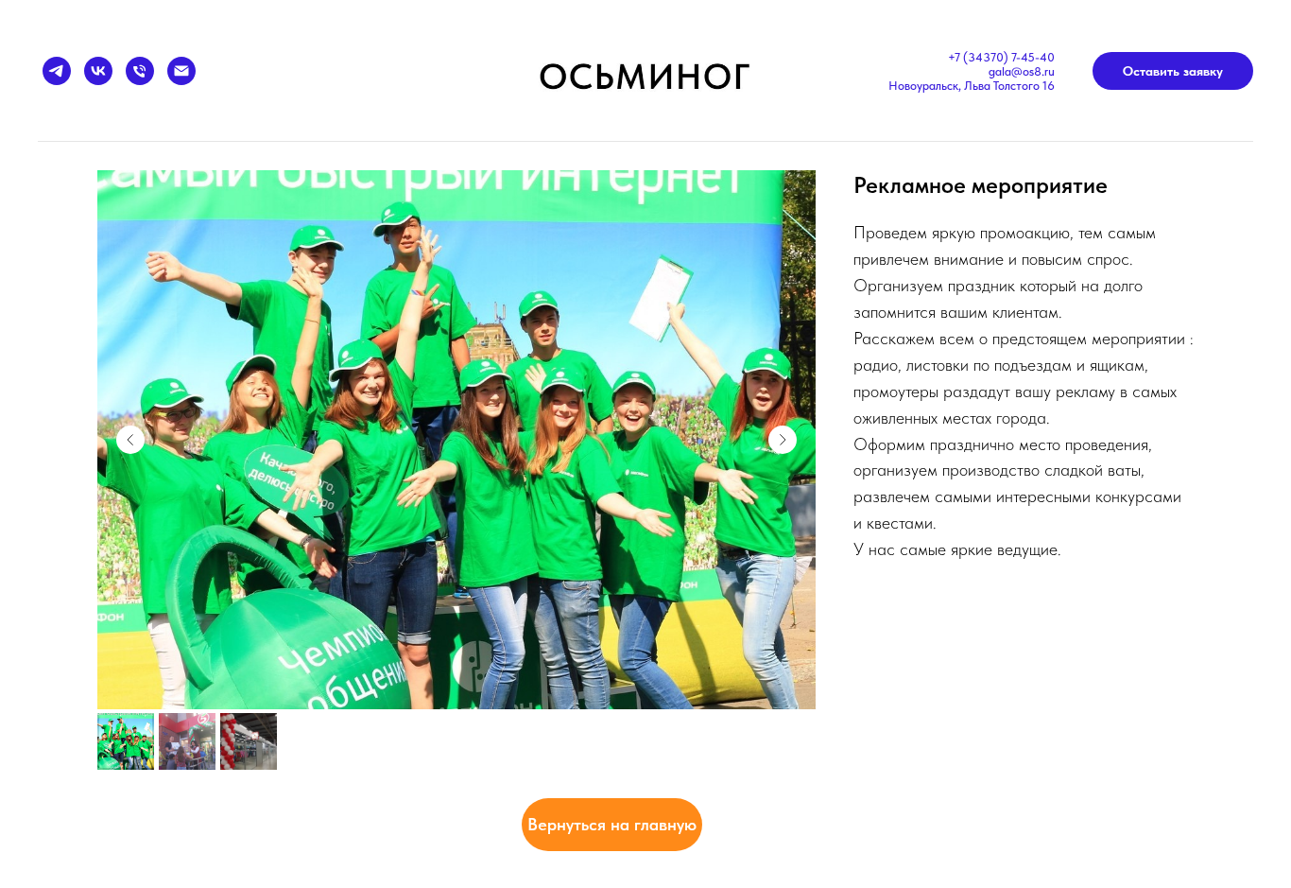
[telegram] (57, 71)
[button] (1173, 71)
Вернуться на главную (612, 824)
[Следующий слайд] (782, 440)
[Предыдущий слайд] (130, 440)
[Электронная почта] (181, 71)
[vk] (98, 71)
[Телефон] (140, 71)
